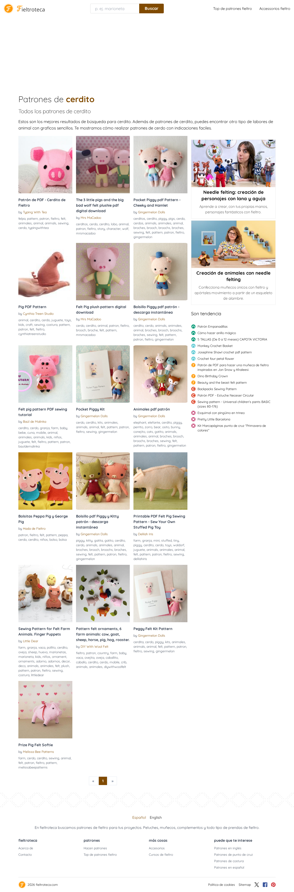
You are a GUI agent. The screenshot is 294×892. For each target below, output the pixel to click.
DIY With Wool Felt (94, 646)
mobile (41, 433)
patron (44, 219)
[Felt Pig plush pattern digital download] (103, 271)
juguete (57, 320)
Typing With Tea (35, 212)
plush (65, 666)
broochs (164, 228)
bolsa (63, 539)
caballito (112, 658)
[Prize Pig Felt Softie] (45, 709)
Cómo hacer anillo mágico (217, 333)
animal (38, 223)
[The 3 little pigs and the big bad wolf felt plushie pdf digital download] (103, 164)
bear (157, 427)
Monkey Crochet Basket (215, 346)
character (114, 229)
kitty (89, 540)
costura (51, 325)
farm (54, 428)
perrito (138, 427)
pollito (51, 647)
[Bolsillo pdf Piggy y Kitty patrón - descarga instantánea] (103, 481)
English (156, 817)
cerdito (104, 224)
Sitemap (245, 885)
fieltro (55, 219)
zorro (148, 427)
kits (100, 422)
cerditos (82, 224)
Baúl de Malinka (34, 421)
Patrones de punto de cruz (233, 855)
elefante (154, 422)
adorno (41, 661)
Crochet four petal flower (216, 359)
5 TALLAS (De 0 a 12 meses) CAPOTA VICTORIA (232, 339)
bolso (53, 539)
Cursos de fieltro (161, 855)
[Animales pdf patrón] (160, 374)
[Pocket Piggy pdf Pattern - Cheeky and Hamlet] (160, 164)
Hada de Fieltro (34, 528)
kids (21, 325)
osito (165, 427)
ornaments (26, 661)
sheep (32, 652)
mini (156, 540)
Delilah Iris (145, 534)
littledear (37, 675)
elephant (139, 422)
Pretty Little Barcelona (214, 419)
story (101, 229)
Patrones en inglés (227, 848)
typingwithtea (38, 228)
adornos (54, 661)
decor (66, 661)
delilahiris (140, 559)
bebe (22, 433)
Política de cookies (221, 885)
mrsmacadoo (86, 233)
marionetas (57, 652)
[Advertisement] (147, 51)
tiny (176, 540)
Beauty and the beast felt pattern (222, 382)
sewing (63, 223)
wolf (125, 229)
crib (123, 662)
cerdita (138, 642)
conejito (139, 432)
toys (68, 320)
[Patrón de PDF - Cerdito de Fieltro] (45, 164)
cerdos (138, 223)
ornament (59, 657)
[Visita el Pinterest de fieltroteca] (273, 884)
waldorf (178, 545)
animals (50, 223)
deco (21, 666)
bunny (175, 427)
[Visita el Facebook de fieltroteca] (265, 884)
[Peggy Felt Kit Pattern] (160, 593)
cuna (30, 433)
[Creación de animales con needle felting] (233, 244)
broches (139, 228)
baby (63, 428)
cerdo (22, 228)
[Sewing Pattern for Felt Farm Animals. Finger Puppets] (45, 593)
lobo (114, 224)
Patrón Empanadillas (213, 326)
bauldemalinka (29, 446)
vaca (41, 647)
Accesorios (157, 848)
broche (93, 330)
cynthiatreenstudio (32, 334)
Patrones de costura (229, 861)
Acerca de (25, 848)
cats (150, 432)
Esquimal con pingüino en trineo (221, 413)
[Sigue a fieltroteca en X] (256, 884)
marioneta (26, 657)
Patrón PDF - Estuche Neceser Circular (226, 395)
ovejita (89, 658)
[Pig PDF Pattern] (45, 271)
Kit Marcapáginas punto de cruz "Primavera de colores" (232, 428)
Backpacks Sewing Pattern (217, 389)
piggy (162, 219)
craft (29, 325)
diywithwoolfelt (115, 667)
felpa (21, 219)
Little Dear (30, 641)
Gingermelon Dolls (151, 212)
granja (45, 428)
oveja (22, 652)
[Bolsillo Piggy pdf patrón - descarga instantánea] (160, 271)
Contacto (25, 855)
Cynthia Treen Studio (38, 314)
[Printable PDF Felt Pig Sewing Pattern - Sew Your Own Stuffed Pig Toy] (160, 481)
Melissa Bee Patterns (38, 752)
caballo (81, 662)
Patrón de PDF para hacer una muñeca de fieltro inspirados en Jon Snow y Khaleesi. (233, 367)
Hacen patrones (95, 848)
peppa (63, 535)
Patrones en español (229, 867)
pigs (172, 219)
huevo (43, 652)
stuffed (166, 540)
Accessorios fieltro (274, 8)
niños (58, 437)
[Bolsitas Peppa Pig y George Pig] (45, 481)
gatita (98, 540)
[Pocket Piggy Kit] (103, 374)
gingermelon (142, 237)
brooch (152, 228)
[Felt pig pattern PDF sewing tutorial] (45, 374)
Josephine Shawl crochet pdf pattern (225, 352)
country (103, 653)
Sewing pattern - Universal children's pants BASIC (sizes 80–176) (234, 404)
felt (63, 219)
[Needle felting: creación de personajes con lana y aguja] (233, 163)
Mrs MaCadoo (91, 218)
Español (139, 817)
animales (25, 223)
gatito (159, 432)
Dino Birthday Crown (213, 376)
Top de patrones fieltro (232, 8)
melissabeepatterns (33, 767)
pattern (32, 219)
